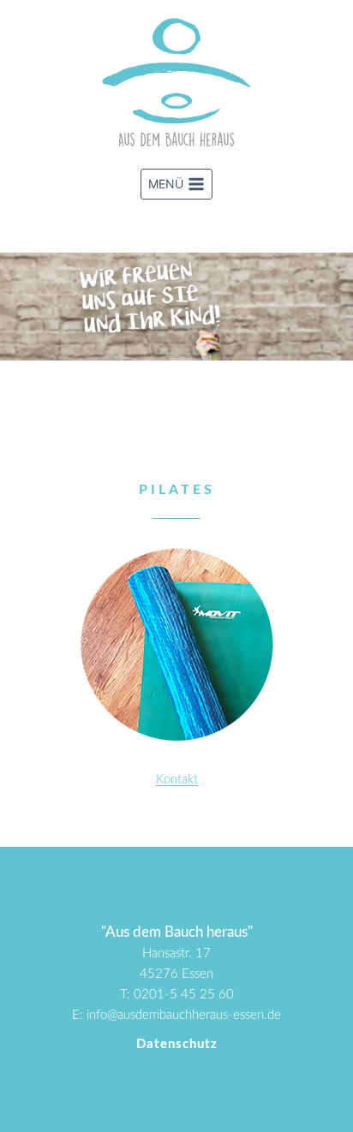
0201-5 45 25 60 (184, 994)
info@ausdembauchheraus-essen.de (184, 1015)
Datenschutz (177, 1044)
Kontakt (177, 779)
